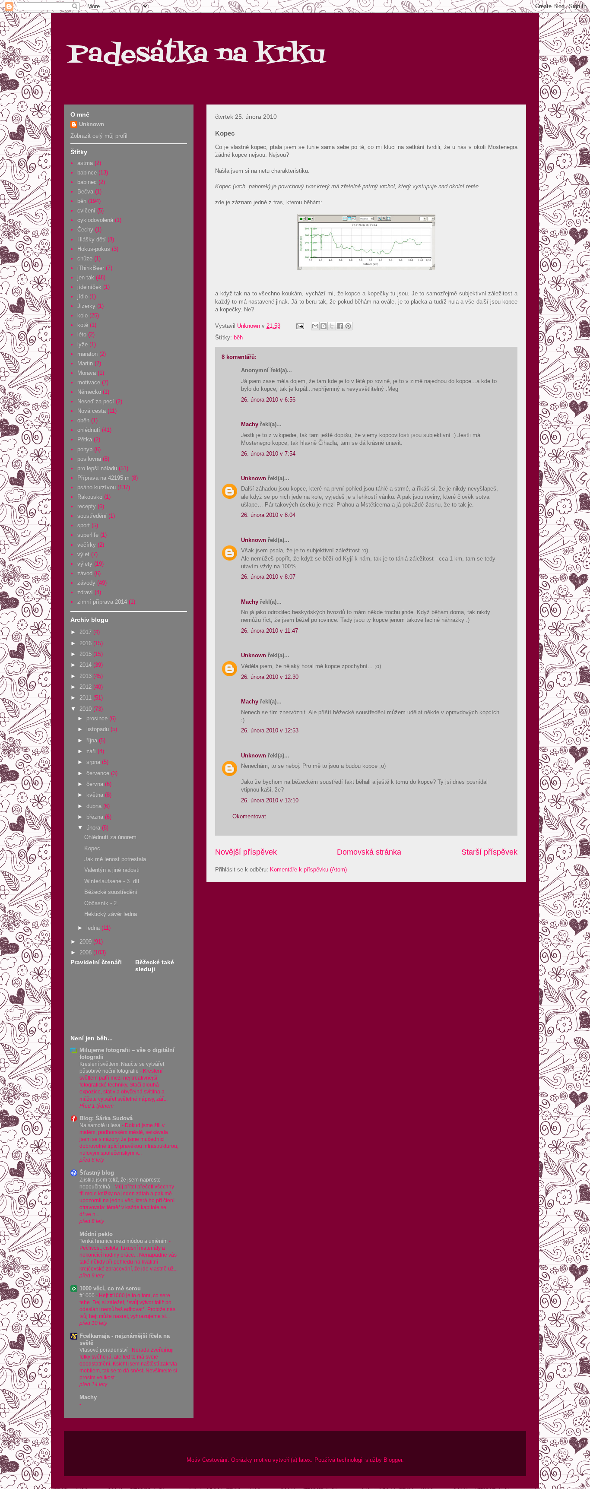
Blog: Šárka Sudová (106, 1118)
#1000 (87, 1296)
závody (86, 583)
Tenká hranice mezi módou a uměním (124, 1241)
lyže (82, 344)
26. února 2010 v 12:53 (269, 730)
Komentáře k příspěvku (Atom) (308, 869)
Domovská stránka (369, 852)
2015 (86, 654)
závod (84, 573)
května (95, 795)
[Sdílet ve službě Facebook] (340, 326)
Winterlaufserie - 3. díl (111, 881)
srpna (94, 762)
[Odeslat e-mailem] (315, 326)
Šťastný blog (96, 1172)
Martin (85, 363)
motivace (88, 382)
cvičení (86, 210)
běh (238, 337)
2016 (86, 643)
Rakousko (89, 497)
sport (83, 525)
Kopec (92, 848)
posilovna (89, 459)
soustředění (92, 516)
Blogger (393, 1460)
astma (85, 163)
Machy (249, 424)
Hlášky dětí (91, 239)
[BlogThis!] (323, 326)
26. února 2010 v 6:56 (268, 399)
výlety (84, 564)
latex (305, 1460)
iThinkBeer (90, 268)
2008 (86, 952)
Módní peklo (96, 1234)
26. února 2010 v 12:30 (269, 677)
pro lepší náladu (97, 468)
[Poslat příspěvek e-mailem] (299, 326)
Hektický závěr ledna (110, 914)
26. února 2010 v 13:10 (269, 800)
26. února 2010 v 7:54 (268, 453)
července (98, 773)
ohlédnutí (88, 430)
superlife (87, 535)
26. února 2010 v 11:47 (269, 630)
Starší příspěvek (489, 852)
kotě (82, 325)
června (95, 784)
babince (87, 172)
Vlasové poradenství (104, 1350)
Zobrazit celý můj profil (98, 136)
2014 (86, 665)
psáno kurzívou (96, 487)
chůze (84, 258)
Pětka (84, 439)
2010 (86, 709)
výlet (83, 554)
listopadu (98, 729)
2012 (86, 687)
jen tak (85, 277)
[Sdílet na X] (331, 326)
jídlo (82, 296)
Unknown (253, 478)
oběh (83, 420)
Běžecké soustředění (110, 892)
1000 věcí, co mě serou (110, 1288)
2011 (86, 697)
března (95, 817)
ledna (94, 928)
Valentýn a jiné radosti (112, 870)
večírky (86, 545)
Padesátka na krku (196, 55)
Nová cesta (91, 411)
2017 (86, 632)
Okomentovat (249, 816)
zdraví (85, 592)
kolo (82, 315)
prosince (97, 718)
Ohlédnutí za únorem (110, 837)
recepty (86, 506)
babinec (87, 182)
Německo (89, 392)
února (94, 827)
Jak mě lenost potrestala (115, 859)
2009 (86, 941)
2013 (86, 676)
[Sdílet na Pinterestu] (348, 326)
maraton (87, 354)
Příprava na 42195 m (103, 478)
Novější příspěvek (246, 852)
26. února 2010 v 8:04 (268, 515)
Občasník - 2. (101, 903)
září (92, 751)
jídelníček (89, 287)
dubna (94, 806)
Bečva (85, 191)
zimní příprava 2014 (102, 602)
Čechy (85, 229)
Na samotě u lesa (100, 1125)
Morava (86, 373)
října (92, 740)
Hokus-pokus (93, 249)
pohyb (84, 449)
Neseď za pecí (95, 401)
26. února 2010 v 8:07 (268, 576)
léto (81, 334)
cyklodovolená (95, 220)
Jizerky (86, 306)
